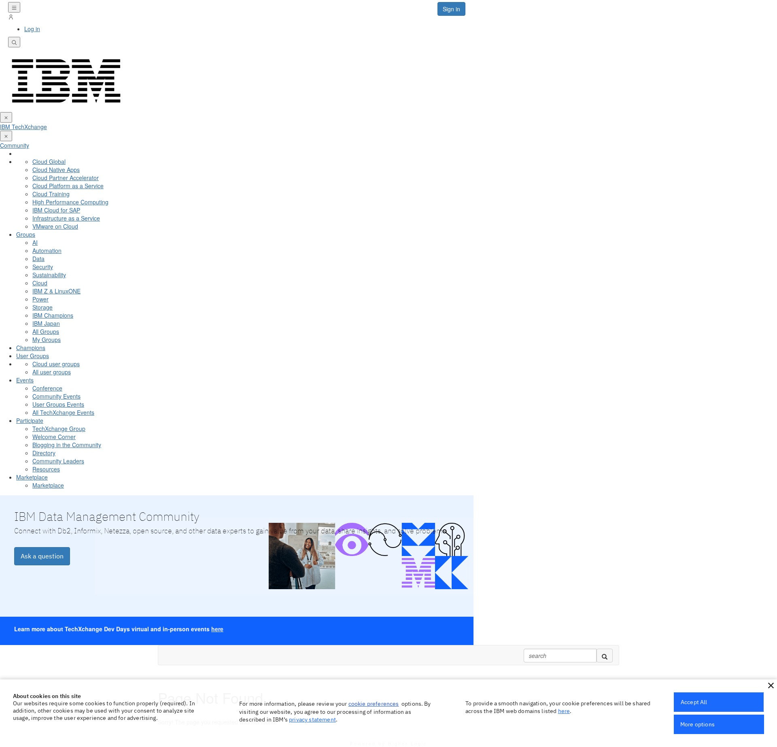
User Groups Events (58, 404)
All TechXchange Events (63, 412)
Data (38, 259)
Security (42, 267)
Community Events (56, 396)
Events (25, 380)
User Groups (32, 356)
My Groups (46, 339)
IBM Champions (52, 315)
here (217, 629)
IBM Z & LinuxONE (56, 291)
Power (40, 299)
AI (35, 242)
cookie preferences (373, 703)
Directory (43, 453)
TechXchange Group (58, 428)
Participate (29, 420)
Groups (25, 234)
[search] (605, 655)
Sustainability (49, 275)
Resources (46, 469)
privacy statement (312, 719)
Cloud (39, 283)
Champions (30, 348)
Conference (47, 388)
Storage (42, 307)
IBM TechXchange (23, 127)
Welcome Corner (54, 437)
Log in (32, 29)
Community (14, 145)
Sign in (451, 9)
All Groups (45, 331)
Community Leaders (58, 461)
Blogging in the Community (66, 445)
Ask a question (42, 556)
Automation (47, 250)
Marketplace (32, 477)
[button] (771, 685)
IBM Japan (46, 323)
